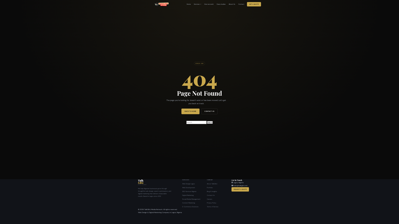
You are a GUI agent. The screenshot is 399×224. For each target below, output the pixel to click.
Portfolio (210, 188)
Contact (241, 4)
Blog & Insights (212, 191)
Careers (209, 199)
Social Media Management (191, 199)
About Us (232, 4)
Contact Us (209, 111)
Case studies (221, 4)
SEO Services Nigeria (189, 191)
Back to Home (190, 111)
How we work (209, 4)
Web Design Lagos (188, 184)
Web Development (188, 188)
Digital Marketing (188, 195)
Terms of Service (212, 207)
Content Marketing (188, 203)
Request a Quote (240, 189)
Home (189, 4)
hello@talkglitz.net (241, 185)
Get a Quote (254, 4)
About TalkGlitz (212, 184)
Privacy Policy (211, 203)
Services (197, 4)
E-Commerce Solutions (190, 207)
